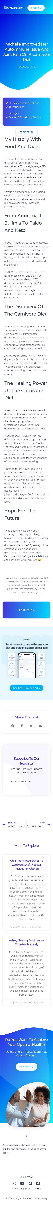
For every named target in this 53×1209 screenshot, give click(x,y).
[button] (48, 8)
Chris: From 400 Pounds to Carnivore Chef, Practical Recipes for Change (26, 865)
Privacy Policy (40, 1198)
